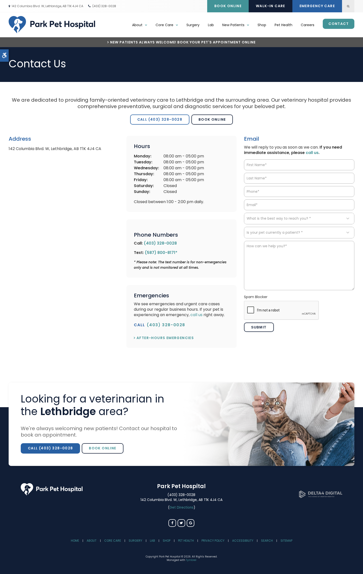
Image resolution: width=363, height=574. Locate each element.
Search (267, 540)
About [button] (137, 24)
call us (196, 315)
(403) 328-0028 (104, 6)
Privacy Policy (213, 540)
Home (75, 540)
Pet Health (283, 24)
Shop (262, 24)
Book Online (228, 5)
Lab (211, 24)
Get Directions (181, 507)
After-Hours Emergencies (165, 337)
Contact (338, 23)
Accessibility (242, 540)
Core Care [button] (164, 24)
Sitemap (286, 540)
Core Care (112, 540)
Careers (307, 24)
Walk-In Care (270, 5)
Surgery (193, 24)
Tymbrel (191, 560)
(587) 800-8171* (161, 252)
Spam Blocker (255, 297)
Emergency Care (317, 5)
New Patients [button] (233, 24)
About (92, 540)
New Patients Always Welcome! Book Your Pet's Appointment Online (183, 42)
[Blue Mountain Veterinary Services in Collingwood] (51, 494)
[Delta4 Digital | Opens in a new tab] (320, 496)
